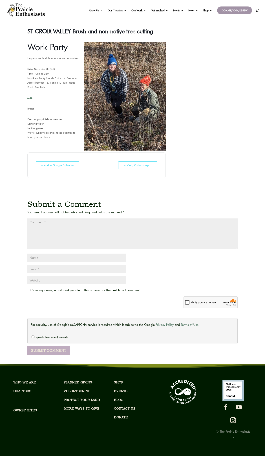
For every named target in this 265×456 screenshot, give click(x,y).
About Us (94, 10)
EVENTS (120, 391)
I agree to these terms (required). (51, 337)
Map (29, 97)
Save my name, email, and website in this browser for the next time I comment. (86, 290)
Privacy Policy (165, 325)
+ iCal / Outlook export (137, 165)
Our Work (136, 10)
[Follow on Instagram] (233, 420)
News (191, 10)
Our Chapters (115, 10)
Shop (206, 10)
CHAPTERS (22, 391)
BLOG (118, 400)
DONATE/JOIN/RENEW (235, 10)
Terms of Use (189, 325)
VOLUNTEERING (77, 391)
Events (176, 10)
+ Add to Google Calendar (57, 165)
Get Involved (158, 10)
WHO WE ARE (24, 382)
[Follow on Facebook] (226, 407)
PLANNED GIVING (78, 382)
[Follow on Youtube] (239, 407)
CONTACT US (124, 408)
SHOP (118, 382)
